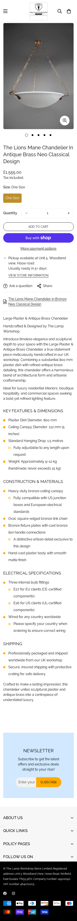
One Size (12, 198)
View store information (28, 275)
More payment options (38, 249)
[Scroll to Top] (69, 898)
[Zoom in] (65, 120)
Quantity (10, 213)
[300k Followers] (5, 893)
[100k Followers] (13, 893)
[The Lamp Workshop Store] (39, 11)
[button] (69, 11)
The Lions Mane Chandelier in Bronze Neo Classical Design (37, 301)
